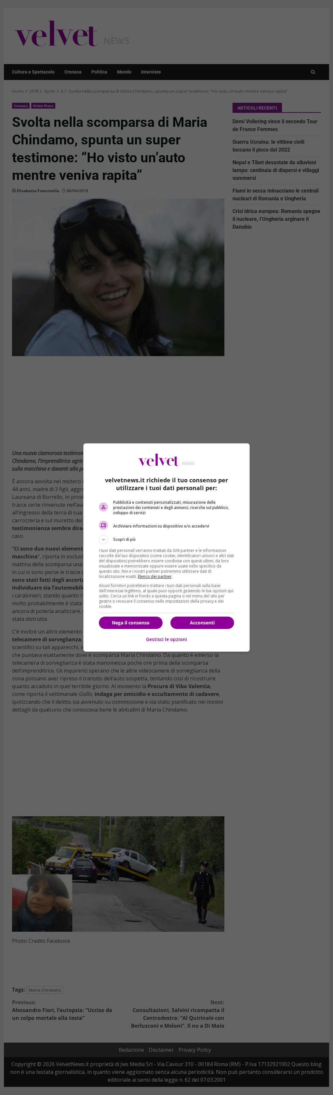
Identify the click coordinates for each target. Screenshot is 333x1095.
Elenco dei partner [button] (155, 576)
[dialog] (166, 547)
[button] (166, 539)
